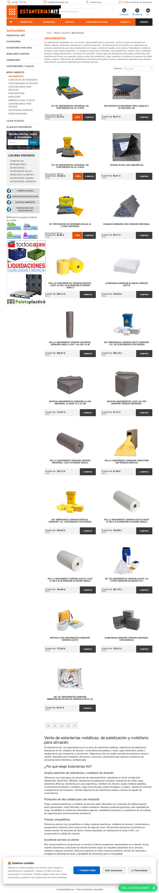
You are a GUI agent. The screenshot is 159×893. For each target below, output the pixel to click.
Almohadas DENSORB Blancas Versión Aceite (126, 284)
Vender (144, 22)
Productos (26, 22)
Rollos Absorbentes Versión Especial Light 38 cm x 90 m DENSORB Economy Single (70, 285)
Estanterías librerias (23, 181)
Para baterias (16, 93)
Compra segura (25, 190)
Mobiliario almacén (18, 53)
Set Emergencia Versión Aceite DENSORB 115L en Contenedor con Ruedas (126, 343)
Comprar (89, 117)
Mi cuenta (137, 14)
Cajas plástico (15, 120)
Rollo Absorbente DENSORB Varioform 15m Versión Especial (126, 461)
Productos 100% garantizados (25, 209)
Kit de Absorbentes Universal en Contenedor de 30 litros (70, 107)
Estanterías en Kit (21, 171)
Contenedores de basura (23, 83)
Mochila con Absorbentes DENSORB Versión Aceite (70, 639)
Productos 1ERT (16, 35)
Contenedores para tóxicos (19, 105)
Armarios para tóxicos (21, 100)
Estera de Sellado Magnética (126, 165)
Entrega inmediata (25, 202)
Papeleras (14, 96)
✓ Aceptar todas (87, 870)
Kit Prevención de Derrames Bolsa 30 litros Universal (70, 225)
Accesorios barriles (20, 110)
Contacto (124, 14)
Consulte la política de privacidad (20, 147)
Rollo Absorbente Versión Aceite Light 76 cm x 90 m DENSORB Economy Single (70, 580)
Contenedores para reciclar (19, 88)
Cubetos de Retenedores (22, 79)
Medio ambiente (15, 72)
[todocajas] (26, 255)
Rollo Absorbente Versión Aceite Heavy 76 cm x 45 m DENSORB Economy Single (126, 521)
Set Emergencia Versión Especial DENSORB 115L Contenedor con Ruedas (70, 521)
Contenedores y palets (20, 66)
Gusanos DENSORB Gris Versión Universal (126, 224)
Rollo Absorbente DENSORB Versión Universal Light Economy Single (70, 461)
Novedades (49, 22)
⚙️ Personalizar (139, 870)
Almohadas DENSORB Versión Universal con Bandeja (127, 639)
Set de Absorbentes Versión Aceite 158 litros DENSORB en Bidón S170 (126, 580)
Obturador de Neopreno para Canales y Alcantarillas (126, 107)
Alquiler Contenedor (19, 127)
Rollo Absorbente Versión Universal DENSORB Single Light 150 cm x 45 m (70, 343)
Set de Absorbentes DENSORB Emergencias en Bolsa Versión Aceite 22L (70, 698)
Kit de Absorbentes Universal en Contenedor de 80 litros (70, 166)
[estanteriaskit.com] (34, 11)
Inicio (49, 32)
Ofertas (69, 22)
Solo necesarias (113, 870)
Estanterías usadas (22, 177)
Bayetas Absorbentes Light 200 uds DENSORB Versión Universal (126, 402)
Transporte (13, 59)
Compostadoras (17, 113)
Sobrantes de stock (97, 22)
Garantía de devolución (25, 196)
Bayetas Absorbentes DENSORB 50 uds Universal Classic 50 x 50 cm (70, 402)
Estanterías (14, 41)
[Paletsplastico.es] (26, 289)
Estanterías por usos (19, 47)
